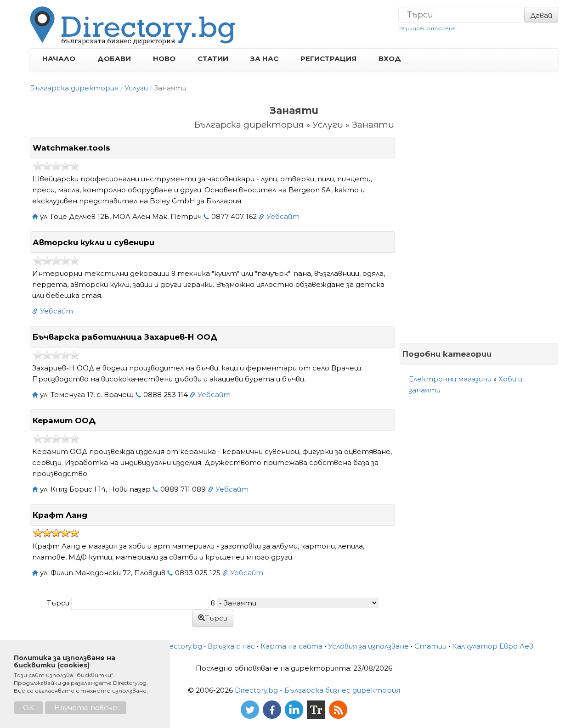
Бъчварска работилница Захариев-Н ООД (125, 337)
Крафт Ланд (60, 515)
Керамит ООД (64, 420)
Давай (541, 15)
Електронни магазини (450, 379)
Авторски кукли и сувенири (93, 242)
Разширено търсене (427, 28)
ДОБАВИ (114, 58)
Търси (216, 618)
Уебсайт (283, 216)
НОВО (164, 58)
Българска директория (74, 88)
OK (28, 707)
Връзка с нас (231, 646)
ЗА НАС (264, 58)
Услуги (136, 88)
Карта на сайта (291, 646)
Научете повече (85, 707)
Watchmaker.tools (71, 147)
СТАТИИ (213, 58)
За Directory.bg (175, 646)
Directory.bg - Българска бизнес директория (317, 690)
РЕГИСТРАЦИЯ (328, 58)
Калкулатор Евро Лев (492, 646)
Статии (430, 646)
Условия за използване (368, 646)
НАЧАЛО (58, 58)
